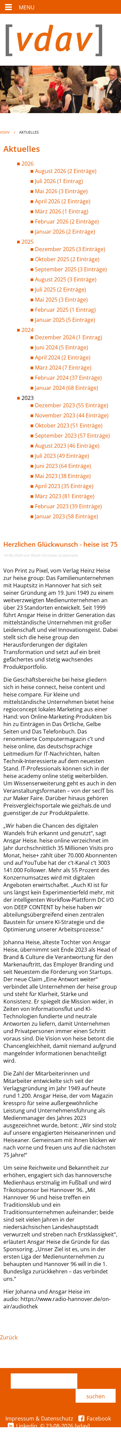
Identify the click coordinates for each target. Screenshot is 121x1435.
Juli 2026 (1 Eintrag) (59, 181)
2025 (28, 241)
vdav (5, 132)
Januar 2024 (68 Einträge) (66, 387)
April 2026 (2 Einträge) (62, 201)
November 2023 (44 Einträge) (72, 415)
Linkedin (26, 1426)
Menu (27, 7)
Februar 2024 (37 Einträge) (68, 377)
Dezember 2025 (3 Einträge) (70, 249)
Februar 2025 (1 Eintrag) (65, 309)
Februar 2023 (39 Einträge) (68, 506)
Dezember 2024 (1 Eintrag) (68, 337)
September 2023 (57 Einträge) (72, 435)
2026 (28, 163)
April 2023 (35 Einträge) (64, 486)
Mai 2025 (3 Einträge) (61, 299)
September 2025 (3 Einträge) (71, 269)
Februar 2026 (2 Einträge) (67, 221)
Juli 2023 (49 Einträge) (62, 455)
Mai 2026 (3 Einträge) (61, 191)
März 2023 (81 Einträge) (64, 496)
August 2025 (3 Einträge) (65, 279)
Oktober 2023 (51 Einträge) (69, 425)
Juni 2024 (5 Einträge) (61, 347)
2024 (28, 330)
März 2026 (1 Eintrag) (61, 211)
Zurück (8, 1337)
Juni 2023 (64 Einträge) (63, 466)
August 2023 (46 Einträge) (67, 445)
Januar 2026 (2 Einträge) (65, 231)
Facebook (99, 1418)
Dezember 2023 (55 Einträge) (71, 405)
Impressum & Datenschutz (39, 1418)
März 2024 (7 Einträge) (63, 367)
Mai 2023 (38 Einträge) (63, 476)
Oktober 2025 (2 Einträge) (67, 259)
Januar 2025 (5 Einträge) (65, 319)
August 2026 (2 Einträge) (65, 171)
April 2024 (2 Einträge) (62, 357)
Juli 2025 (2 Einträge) (60, 289)
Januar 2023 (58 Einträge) (66, 516)
